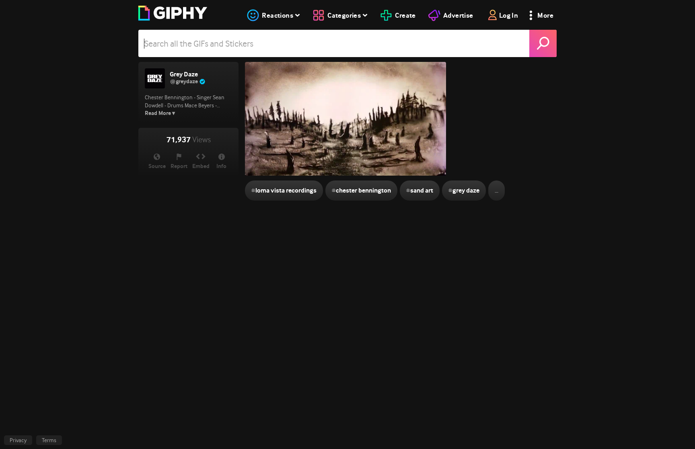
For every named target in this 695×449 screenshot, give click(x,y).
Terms (49, 440)
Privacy (18, 440)
